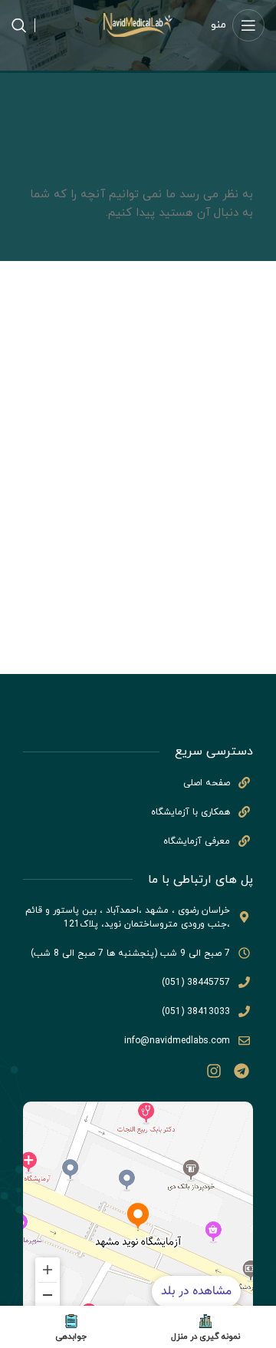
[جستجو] (19, 25)
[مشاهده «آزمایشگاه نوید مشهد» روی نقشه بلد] (138, 1217)
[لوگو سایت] (138, 24)
